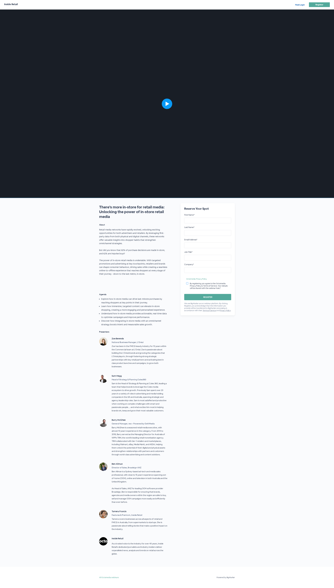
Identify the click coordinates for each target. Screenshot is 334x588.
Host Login (300, 5)
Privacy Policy (225, 310)
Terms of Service (209, 310)
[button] (167, 104)
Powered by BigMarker (226, 577)
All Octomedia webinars (109, 577)
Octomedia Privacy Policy (196, 279)
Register (319, 4)
